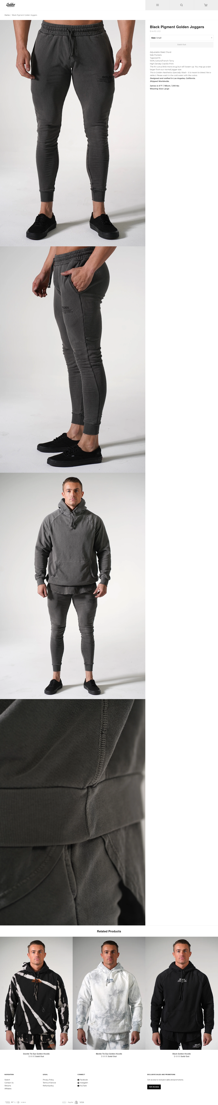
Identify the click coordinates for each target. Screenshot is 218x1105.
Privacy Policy (48, 1080)
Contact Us (9, 1083)
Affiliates (8, 1089)
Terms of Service (49, 1083)
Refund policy (48, 1086)
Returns (8, 1086)
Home (7, 15)
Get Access (154, 1087)
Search (7, 1080)
